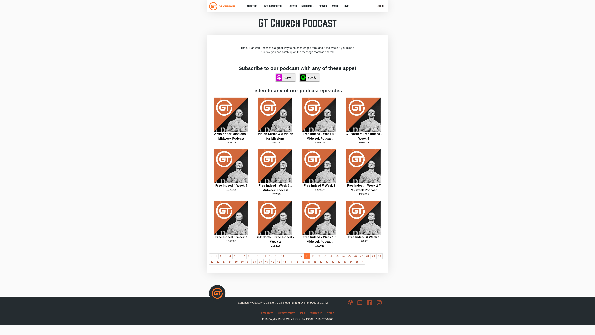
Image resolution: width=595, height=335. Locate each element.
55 (357, 261)
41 (272, 261)
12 (270, 256)
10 (258, 256)
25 (349, 256)
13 (276, 256)
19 (313, 256)
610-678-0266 (324, 319)
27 (361, 256)
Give (346, 5)
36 (242, 261)
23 (337, 256)
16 (294, 256)
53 (345, 261)
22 (331, 256)
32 (218, 261)
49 (321, 261)
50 (327, 261)
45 (296, 261)
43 (284, 261)
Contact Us (316, 313)
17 (301, 256)
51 (333, 261)
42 (278, 261)
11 (264, 256)
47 (308, 261)
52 (339, 261)
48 (314, 261)
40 (266, 261)
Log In (380, 5)
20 (319, 256)
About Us (252, 5)
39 (260, 261)
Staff (330, 313)
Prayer (323, 5)
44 (290, 261)
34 (230, 261)
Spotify (312, 77)
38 (254, 261)
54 (351, 261)
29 (373, 256)
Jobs (302, 313)
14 (282, 256)
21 (325, 256)
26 (355, 256)
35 (236, 261)
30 (379, 256)
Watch (335, 5)
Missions (307, 5)
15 (288, 256)
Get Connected (273, 5)
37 (248, 261)
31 (212, 261)
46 (302, 261)
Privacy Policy (286, 313)
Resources (267, 313)
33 (224, 261)
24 (343, 256)
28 (367, 256)
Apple (287, 77)
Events (293, 5)
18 (307, 256)
